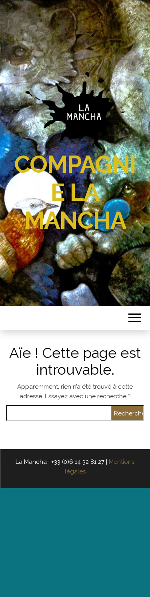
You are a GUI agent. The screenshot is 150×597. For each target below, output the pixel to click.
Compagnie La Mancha (75, 192)
